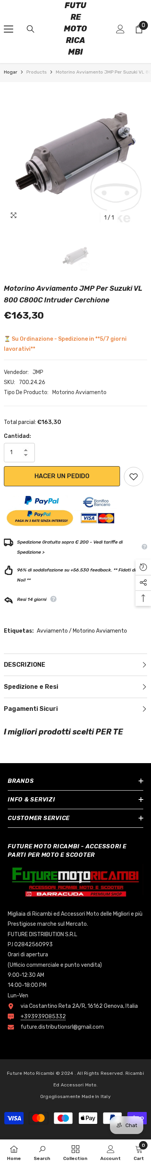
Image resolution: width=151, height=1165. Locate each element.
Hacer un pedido (61, 476)
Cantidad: (17, 436)
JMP (38, 372)
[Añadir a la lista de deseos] (133, 476)
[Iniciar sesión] (120, 29)
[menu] (8, 29)
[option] (75, 153)
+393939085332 (43, 1016)
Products (36, 72)
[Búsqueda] (30, 29)
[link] (42, 1152)
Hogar (10, 72)
